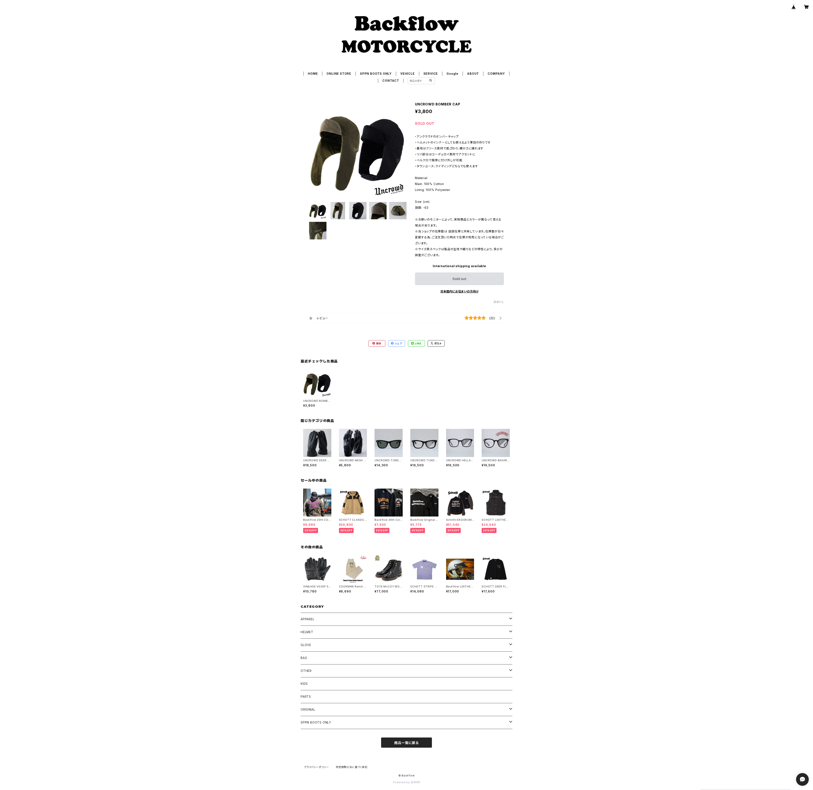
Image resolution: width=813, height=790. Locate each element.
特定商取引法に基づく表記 (352, 767)
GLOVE (306, 645)
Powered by (402, 782)
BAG (304, 658)
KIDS (304, 683)
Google (452, 73)
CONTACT (390, 80)
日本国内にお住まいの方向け (459, 291)
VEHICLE (407, 73)
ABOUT (473, 73)
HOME (313, 73)
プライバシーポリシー (316, 767)
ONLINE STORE (338, 73)
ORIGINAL (308, 709)
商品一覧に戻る (406, 743)
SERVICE (430, 73)
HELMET (307, 632)
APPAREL (307, 619)
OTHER (306, 671)
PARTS (306, 696)
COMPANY (496, 73)
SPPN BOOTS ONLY (376, 73)
